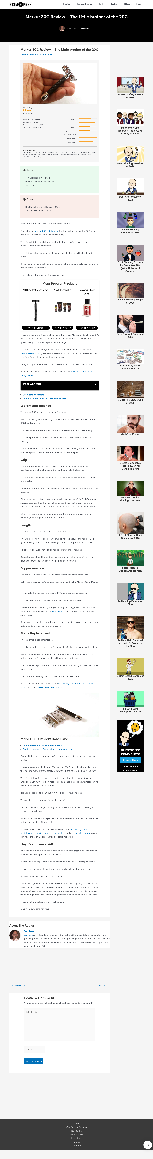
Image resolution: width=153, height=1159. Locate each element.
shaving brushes (57, 833)
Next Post (104, 985)
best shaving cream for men (34, 833)
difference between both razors (51, 687)
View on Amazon (62, 327)
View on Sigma (35, 327)
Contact (76, 1142)
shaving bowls (83, 833)
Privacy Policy (76, 1134)
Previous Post (18, 985)
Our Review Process (76, 1127)
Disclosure (76, 1131)
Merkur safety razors (30, 353)
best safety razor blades (70, 683)
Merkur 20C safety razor (46, 231)
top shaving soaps (78, 829)
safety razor (57, 611)
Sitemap (76, 1145)
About (76, 1123)
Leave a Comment (29, 54)
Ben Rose (28, 934)
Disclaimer (76, 1138)
